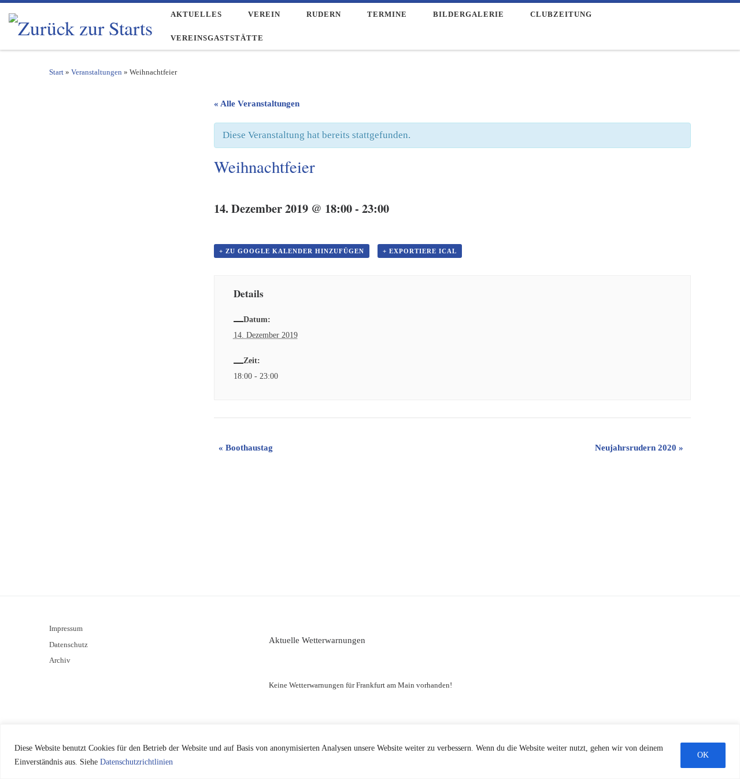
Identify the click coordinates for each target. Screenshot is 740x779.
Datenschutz (68, 645)
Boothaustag (246, 447)
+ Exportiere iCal (420, 251)
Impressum (66, 629)
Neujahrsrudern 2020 (639, 447)
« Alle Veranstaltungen (256, 103)
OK (703, 755)
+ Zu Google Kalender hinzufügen (291, 251)
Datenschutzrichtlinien (136, 762)
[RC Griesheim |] (81, 25)
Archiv (60, 660)
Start (56, 72)
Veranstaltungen (96, 72)
